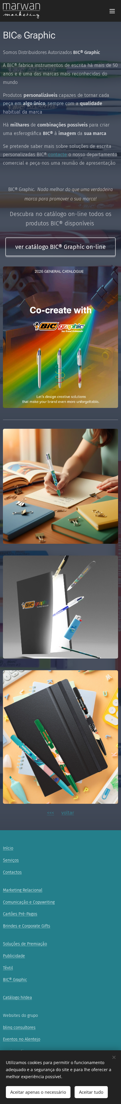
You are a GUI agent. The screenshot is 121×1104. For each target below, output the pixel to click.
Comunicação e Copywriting (29, 902)
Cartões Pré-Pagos (20, 913)
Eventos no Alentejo (21, 1039)
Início (8, 848)
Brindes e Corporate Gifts (26, 926)
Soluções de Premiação (25, 943)
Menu (112, 11)
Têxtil (8, 967)
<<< (50, 813)
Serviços (11, 860)
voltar (67, 813)
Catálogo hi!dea (17, 997)
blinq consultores (19, 1027)
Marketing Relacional (22, 890)
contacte (57, 154)
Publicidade (14, 955)
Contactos (12, 872)
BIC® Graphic (15, 979)
